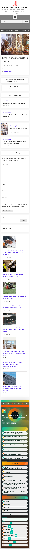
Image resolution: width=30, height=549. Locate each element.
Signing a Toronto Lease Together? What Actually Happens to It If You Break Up (13, 252)
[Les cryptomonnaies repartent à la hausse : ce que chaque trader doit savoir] (9, 319)
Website (4, 198)
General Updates (8, 71)
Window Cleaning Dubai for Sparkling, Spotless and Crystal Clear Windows (15, 488)
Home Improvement (9, 535)
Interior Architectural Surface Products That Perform (14, 492)
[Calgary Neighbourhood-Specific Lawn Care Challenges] (9, 288)
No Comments (7, 68)
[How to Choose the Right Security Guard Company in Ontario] (9, 266)
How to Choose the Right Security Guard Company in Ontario (14, 437)
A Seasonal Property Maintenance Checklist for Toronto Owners (14, 445)
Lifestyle (6, 545)
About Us (6, 501)
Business (6, 523)
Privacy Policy (7, 507)
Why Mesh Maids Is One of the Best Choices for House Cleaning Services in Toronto (14, 353)
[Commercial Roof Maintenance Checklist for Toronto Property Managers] (9, 378)
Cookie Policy (7, 514)
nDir (17, 65)
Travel (5, 538)
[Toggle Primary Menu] (15, 17)
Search (5, 218)
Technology (7, 529)
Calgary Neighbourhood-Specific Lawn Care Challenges (14, 441)
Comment (5, 164)
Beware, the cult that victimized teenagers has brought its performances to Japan (12, 364)
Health (6, 526)
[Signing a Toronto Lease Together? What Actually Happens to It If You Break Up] (9, 242)
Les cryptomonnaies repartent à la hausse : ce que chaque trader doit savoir (13, 329)
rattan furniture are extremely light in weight (14, 103)
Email (4, 191)
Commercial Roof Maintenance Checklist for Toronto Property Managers (12, 388)
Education (6, 532)
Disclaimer (7, 510)
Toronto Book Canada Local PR (15, 7)
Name (4, 184)
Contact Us (7, 504)
